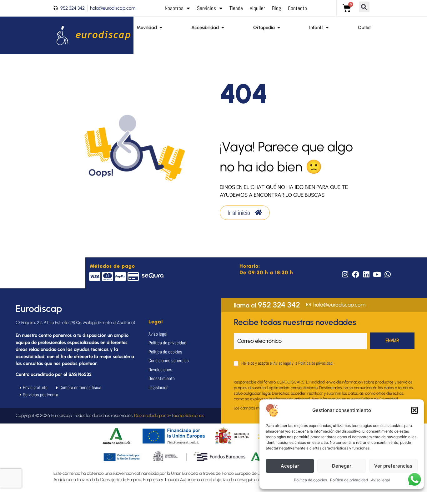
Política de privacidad (349, 480)
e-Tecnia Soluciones (185, 415)
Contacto (297, 8)
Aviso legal (380, 480)
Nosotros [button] (174, 8)
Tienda (236, 8)
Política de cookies (310, 480)
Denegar (341, 466)
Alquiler (257, 8)
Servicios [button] (206, 8)
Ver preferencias (393, 466)
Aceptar (290, 466)
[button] (414, 410)
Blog (276, 8)
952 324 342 (267, 304)
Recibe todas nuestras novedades (295, 322)
